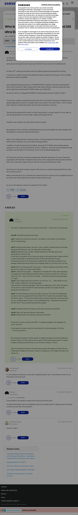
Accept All (49, 49)
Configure (28, 49)
